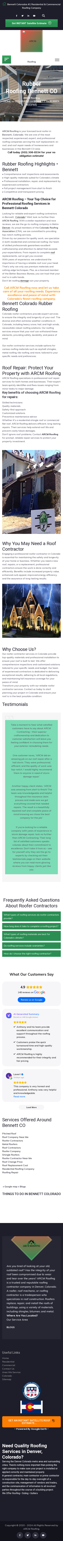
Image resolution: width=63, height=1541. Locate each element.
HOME (7, 101)
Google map (11, 1186)
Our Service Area (17, 1319)
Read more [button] (19, 1096)
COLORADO (22, 101)
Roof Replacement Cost (15, 1165)
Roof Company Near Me (15, 1137)
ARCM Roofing (10, 220)
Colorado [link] (20, 217)
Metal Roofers (9, 1144)
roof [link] (53, 252)
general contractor (13, 1475)
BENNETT (39, 101)
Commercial (8, 1365)
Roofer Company (11, 1151)
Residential (8, 1361)
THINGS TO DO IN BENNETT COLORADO (31, 1194)
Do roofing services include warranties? (24, 945)
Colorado (27, 1461)
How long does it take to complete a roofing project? (31, 926)
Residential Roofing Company (18, 1168)
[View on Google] (9, 1076)
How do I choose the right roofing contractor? (27, 953)
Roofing (16, 1493)
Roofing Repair (10, 1172)
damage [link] (24, 280)
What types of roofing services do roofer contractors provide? (31, 916)
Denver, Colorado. (45, 1286)
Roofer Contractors (12, 1140)
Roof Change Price (12, 1161)
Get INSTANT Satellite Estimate (29, 23)
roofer (13, 1290)
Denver (18, 1461)
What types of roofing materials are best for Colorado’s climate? (27, 936)
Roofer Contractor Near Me (17, 1158)
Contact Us (8, 1368)
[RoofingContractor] (31, 1390)
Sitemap (6, 1379)
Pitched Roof (9, 1133)
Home (5, 1358)
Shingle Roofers (10, 1154)
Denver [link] (6, 227)
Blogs (23, 1186)
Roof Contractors (11, 1147)
